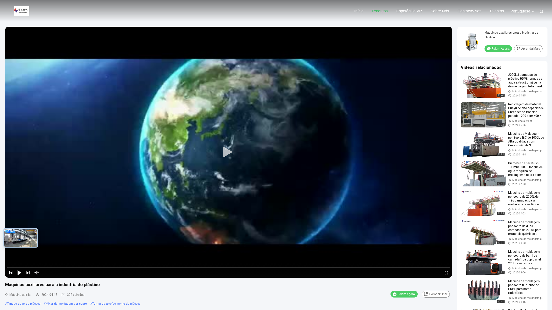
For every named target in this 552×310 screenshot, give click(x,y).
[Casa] (21, 10)
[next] (28, 272)
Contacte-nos (469, 11)
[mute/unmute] (36, 272)
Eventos (497, 11)
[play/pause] (19, 272)
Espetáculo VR (409, 11)
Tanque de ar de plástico (24, 303)
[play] (228, 152)
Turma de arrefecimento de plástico (116, 303)
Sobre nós (440, 11)
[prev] (10, 272)
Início (359, 11)
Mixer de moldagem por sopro (66, 303)
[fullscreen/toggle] (446, 272)
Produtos (380, 11)
